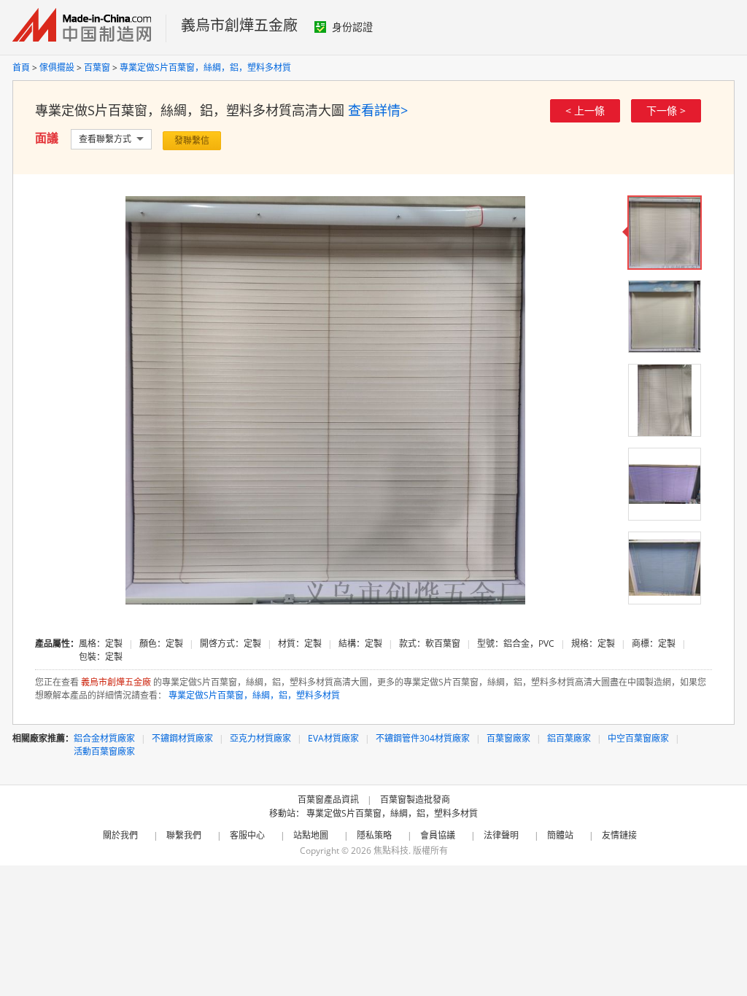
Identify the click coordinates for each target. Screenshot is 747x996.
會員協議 (437, 835)
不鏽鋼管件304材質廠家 (423, 738)
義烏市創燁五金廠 (239, 25)
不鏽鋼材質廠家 (182, 738)
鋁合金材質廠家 (104, 738)
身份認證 (352, 27)
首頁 (21, 67)
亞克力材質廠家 (260, 738)
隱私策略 (374, 835)
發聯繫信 (191, 140)
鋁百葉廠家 (569, 738)
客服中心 (247, 835)
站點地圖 (310, 835)
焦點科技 (391, 850)
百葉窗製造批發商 (415, 799)
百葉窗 (97, 67)
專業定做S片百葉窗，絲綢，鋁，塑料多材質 (205, 67)
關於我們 (120, 835)
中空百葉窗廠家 (638, 738)
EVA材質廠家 (333, 738)
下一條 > (666, 110)
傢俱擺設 (56, 67)
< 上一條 (585, 110)
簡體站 (560, 835)
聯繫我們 (183, 835)
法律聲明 (501, 835)
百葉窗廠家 (508, 738)
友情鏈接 (619, 835)
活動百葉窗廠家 (104, 751)
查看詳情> (378, 110)
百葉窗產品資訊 (328, 799)
